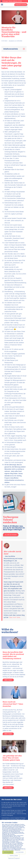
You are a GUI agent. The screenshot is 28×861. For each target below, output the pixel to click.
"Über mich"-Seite (14, 617)
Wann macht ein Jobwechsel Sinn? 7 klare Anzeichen (13, 704)
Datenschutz (11, 858)
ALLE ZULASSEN (8, 852)
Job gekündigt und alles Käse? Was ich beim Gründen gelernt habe (12, 758)
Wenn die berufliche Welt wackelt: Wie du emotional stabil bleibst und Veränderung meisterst (13, 655)
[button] (2, 4)
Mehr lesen (8, 680)
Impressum (17, 858)
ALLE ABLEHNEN (20, 852)
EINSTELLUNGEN (14, 855)
